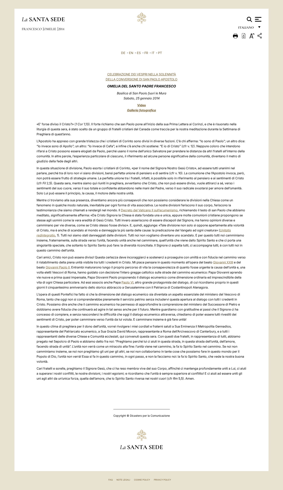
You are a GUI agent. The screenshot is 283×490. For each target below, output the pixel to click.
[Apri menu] (257, 19)
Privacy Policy (162, 479)
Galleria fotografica (141, 110)
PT (160, 53)
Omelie (50, 29)
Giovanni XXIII (223, 262)
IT (153, 53)
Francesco (32, 29)
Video (141, 105)
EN (131, 53)
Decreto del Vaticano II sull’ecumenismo (149, 210)
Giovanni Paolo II (58, 267)
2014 (61, 29)
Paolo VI (127, 282)
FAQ (110, 479)
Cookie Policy (142, 479)
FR (146, 53)
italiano (247, 28)
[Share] (260, 36)
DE (123, 53)
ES (139, 53)
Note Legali (123, 479)
